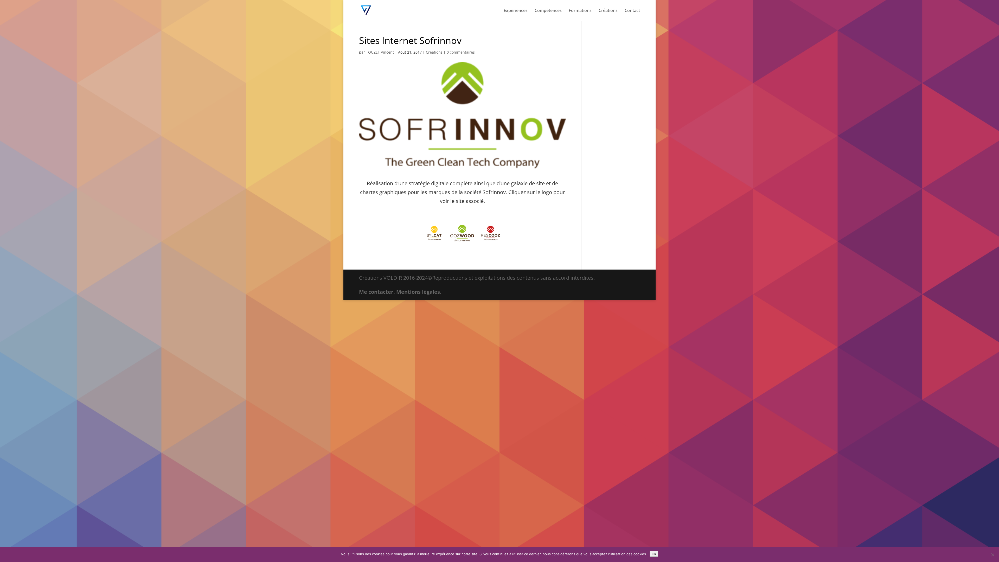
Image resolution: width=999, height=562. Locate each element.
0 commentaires (461, 52)
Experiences (516, 11)
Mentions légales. (418, 291)
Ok (654, 554)
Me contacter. (377, 291)
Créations (608, 11)
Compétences (548, 11)
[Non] (992, 554)
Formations (580, 11)
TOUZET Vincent (380, 52)
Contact (632, 11)
